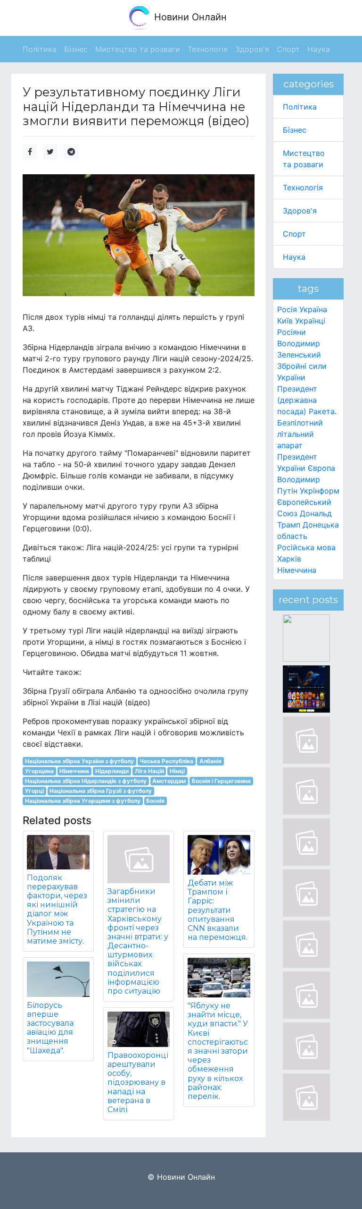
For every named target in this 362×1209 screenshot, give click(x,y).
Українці (310, 320)
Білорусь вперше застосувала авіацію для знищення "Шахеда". (50, 1028)
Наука (294, 257)
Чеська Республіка (166, 761)
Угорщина (39, 771)
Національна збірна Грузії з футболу (100, 790)
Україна (313, 309)
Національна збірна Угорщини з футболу (82, 800)
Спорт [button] (288, 49)
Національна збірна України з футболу (79, 761)
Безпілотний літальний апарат (300, 434)
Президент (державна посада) (297, 400)
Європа (321, 468)
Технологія (303, 187)
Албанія (210, 761)
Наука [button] (318, 49)
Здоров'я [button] (252, 49)
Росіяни (291, 332)
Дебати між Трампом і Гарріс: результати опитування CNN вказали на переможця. (217, 910)
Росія (287, 309)
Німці (177, 771)
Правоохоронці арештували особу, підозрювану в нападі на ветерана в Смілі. (137, 1082)
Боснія (155, 800)
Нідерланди (112, 771)
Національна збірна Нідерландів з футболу (86, 780)
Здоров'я (300, 210)
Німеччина (74, 771)
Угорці (34, 790)
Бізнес (294, 130)
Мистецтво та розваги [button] (137, 49)
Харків (289, 558)
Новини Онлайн (189, 17)
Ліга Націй (149, 771)
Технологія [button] (208, 49)
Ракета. (323, 411)
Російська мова (306, 547)
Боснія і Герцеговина (221, 780)
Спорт (294, 233)
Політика (300, 106)
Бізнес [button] (76, 49)
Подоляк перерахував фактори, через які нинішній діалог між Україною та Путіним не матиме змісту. (57, 909)
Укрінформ (319, 490)
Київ (285, 320)
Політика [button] (40, 49)
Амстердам (169, 780)
